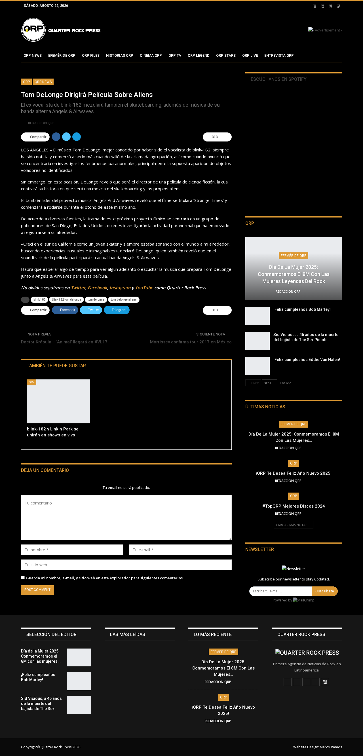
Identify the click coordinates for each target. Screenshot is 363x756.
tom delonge (96, 299)
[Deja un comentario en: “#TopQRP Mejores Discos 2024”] (310, 513)
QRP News (33, 55)
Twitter (78, 287)
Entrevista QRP (279, 55)
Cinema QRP (151, 55)
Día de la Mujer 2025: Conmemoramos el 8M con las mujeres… (223, 668)
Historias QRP (119, 55)
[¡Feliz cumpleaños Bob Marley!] (257, 316)
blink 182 (39, 299)
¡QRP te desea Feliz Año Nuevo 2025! (294, 473)
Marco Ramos (331, 747)
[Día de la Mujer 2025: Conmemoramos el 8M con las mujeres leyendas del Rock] (79, 658)
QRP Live (250, 55)
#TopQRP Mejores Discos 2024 (293, 506)
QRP (26, 82)
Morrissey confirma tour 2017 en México (191, 342)
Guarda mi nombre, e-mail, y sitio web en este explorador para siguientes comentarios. (104, 577)
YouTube (144, 287)
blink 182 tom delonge (66, 299)
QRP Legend (199, 55)
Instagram (119, 287)
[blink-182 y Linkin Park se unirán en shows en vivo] (58, 401)
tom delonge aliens (124, 299)
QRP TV (174, 55)
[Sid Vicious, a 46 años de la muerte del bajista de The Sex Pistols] (257, 341)
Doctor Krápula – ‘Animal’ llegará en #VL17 (64, 342)
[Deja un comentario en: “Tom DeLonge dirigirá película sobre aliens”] (226, 137)
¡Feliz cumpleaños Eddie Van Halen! (306, 359)
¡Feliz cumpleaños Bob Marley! (302, 309)
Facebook (97, 287)
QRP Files (91, 55)
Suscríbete (324, 591)
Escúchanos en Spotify (278, 79)
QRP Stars (226, 55)
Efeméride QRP (61, 55)
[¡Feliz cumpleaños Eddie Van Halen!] (257, 366)
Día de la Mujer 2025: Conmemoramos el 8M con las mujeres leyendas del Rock (294, 274)
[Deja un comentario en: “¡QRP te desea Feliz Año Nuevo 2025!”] (310, 480)
